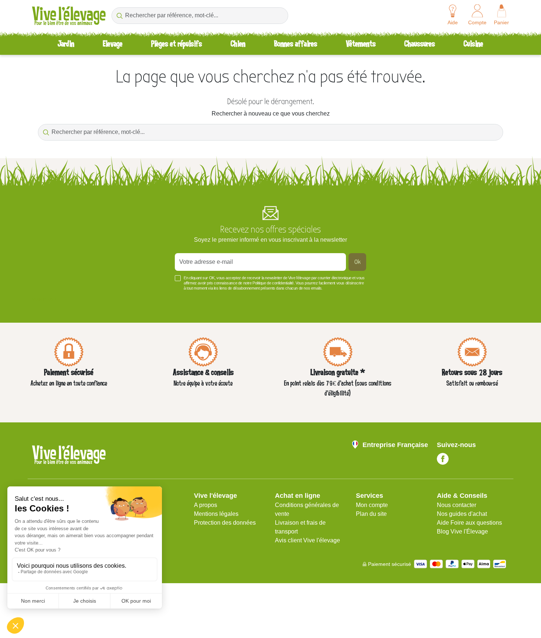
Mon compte (372, 505)
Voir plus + (44, 299)
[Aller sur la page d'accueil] (69, 15)
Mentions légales (216, 514)
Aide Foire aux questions (469, 523)
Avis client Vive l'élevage (307, 540)
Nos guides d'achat (462, 514)
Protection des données (225, 523)
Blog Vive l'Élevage (462, 531)
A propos (205, 505)
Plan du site (371, 514)
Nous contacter (456, 505)
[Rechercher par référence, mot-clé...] (119, 15)
